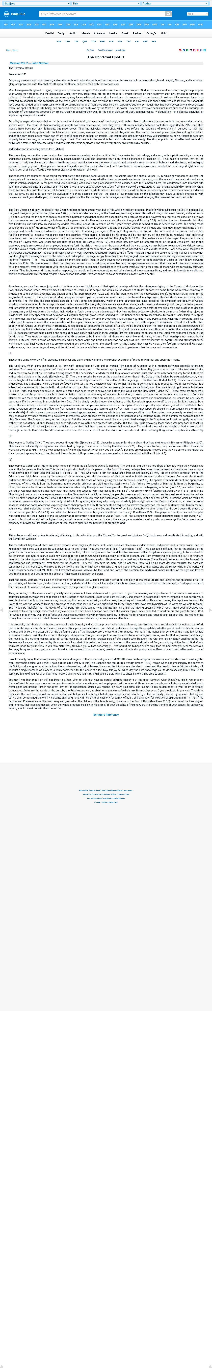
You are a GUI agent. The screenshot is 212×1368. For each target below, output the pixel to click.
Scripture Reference (106, 714)
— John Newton (38, 63)
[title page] (208, 617)
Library (15, 50)
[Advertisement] (106, 742)
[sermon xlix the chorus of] (4, 617)
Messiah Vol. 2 (19, 63)
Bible (8, 50)
